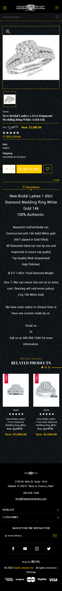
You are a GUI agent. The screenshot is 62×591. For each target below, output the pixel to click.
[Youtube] (25, 549)
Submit (55, 535)
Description (33, 187)
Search (57, 17)
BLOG (36, 561)
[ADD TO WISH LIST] (47, 169)
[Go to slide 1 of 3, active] (42, 367)
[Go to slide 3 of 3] (49, 367)
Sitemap (31, 572)
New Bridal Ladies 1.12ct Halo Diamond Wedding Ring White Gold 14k (46, 422)
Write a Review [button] (13, 136)
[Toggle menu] (4, 8)
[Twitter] (49, 549)
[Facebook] (13, 549)
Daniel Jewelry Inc (23, 568)
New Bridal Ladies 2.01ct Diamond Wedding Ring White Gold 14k (16, 422)
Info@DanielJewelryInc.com (31, 499)
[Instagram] (37, 549)
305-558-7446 (31, 493)
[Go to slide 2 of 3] (46, 367)
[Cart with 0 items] (57, 8)
